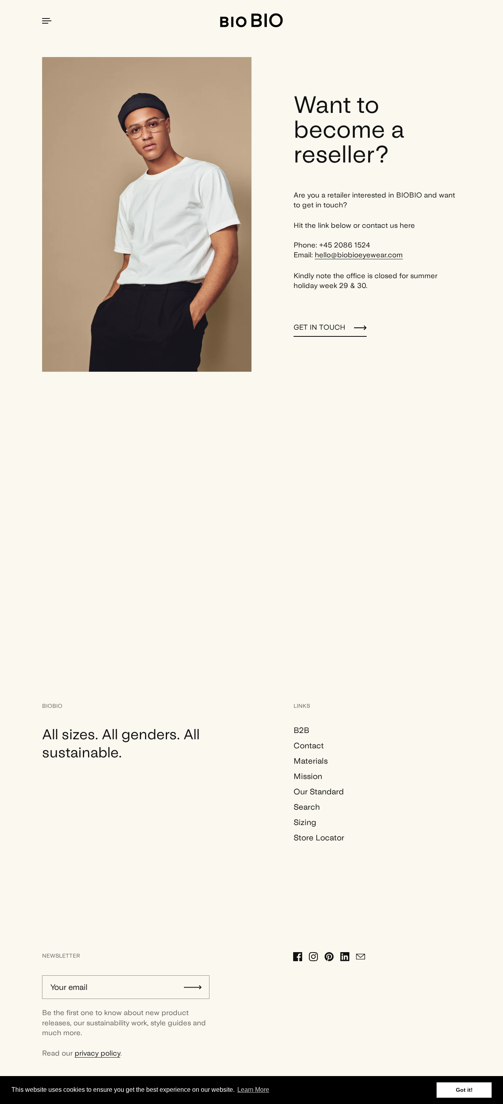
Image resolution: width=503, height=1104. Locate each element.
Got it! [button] (464, 1090)
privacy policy (97, 1053)
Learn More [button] (253, 1089)
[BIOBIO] (251, 20)
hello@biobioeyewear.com (359, 255)
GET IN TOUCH (319, 327)
